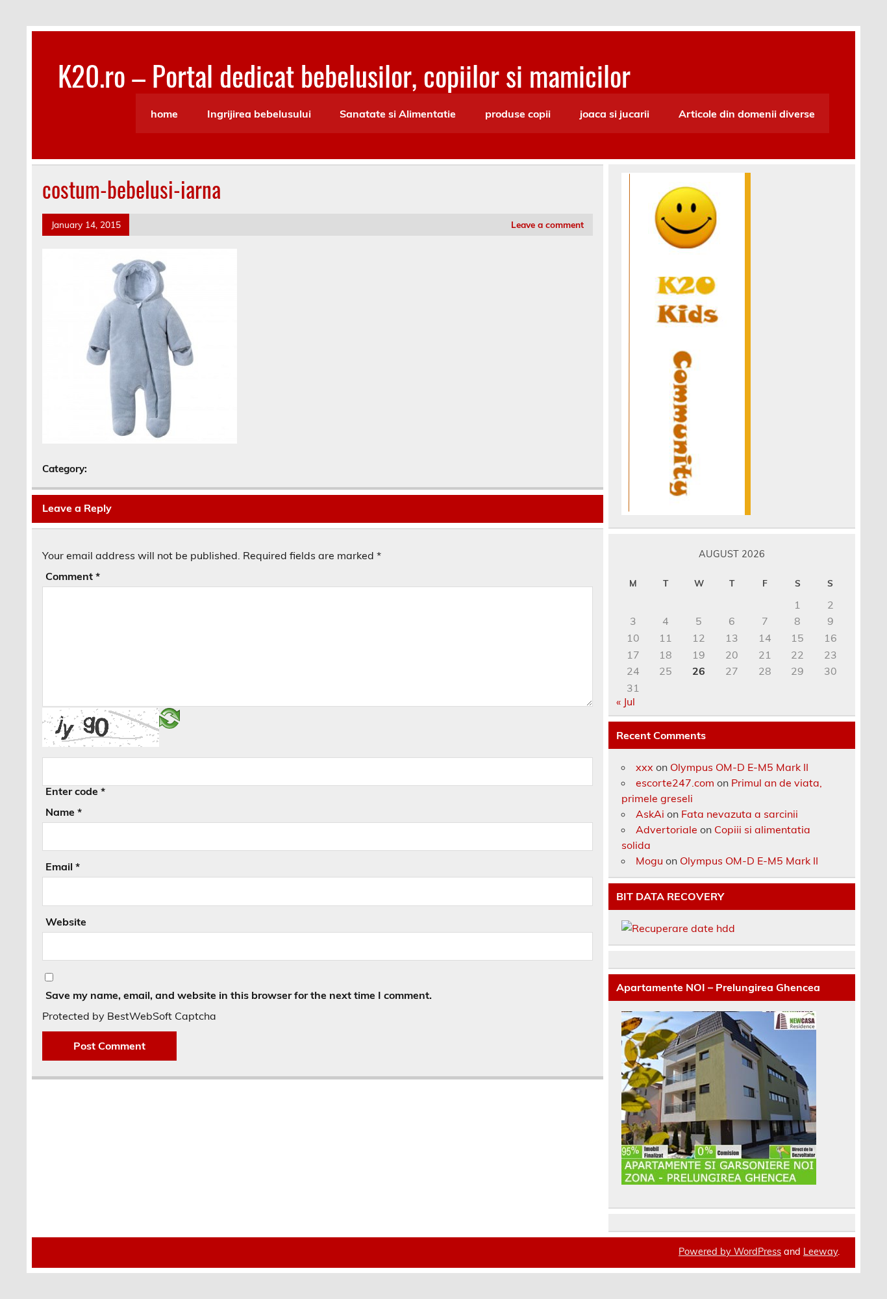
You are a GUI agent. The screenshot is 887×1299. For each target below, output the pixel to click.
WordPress (757, 1251)
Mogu (649, 860)
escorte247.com (675, 782)
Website (65, 921)
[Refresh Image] (169, 717)
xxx (644, 767)
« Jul (625, 701)
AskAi (650, 813)
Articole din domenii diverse (747, 113)
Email (62, 866)
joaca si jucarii (614, 113)
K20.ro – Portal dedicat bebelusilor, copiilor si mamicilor (344, 74)
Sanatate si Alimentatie (398, 113)
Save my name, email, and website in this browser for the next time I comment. (238, 995)
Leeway (820, 1251)
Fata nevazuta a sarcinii (739, 813)
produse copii (518, 113)
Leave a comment (547, 224)
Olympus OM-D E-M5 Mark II (739, 767)
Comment (72, 576)
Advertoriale (666, 829)
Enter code (75, 791)
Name (63, 812)
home (164, 113)
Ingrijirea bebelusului (259, 113)
